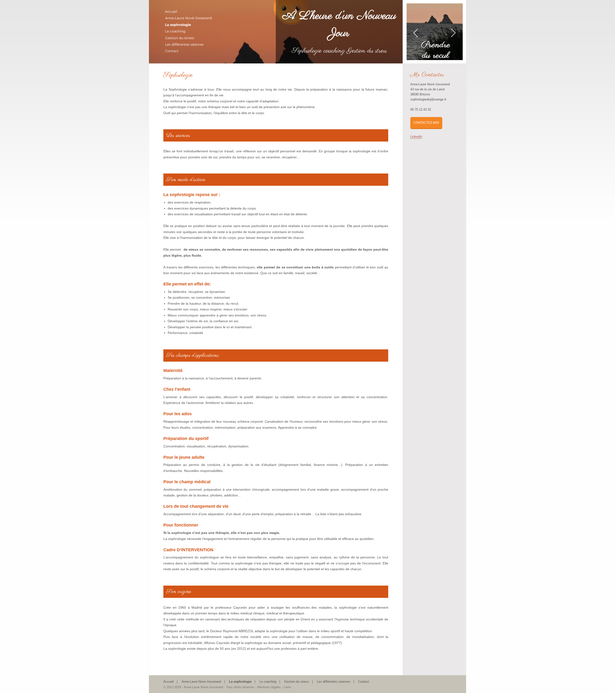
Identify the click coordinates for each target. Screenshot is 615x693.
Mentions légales (269, 687)
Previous (415, 29)
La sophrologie (178, 25)
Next (453, 29)
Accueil (171, 11)
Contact (171, 51)
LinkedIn (416, 136)
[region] (434, 31)
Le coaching (175, 31)
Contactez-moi (426, 122)
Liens (287, 687)
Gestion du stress (179, 38)
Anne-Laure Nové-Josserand (188, 18)
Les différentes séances (184, 44)
